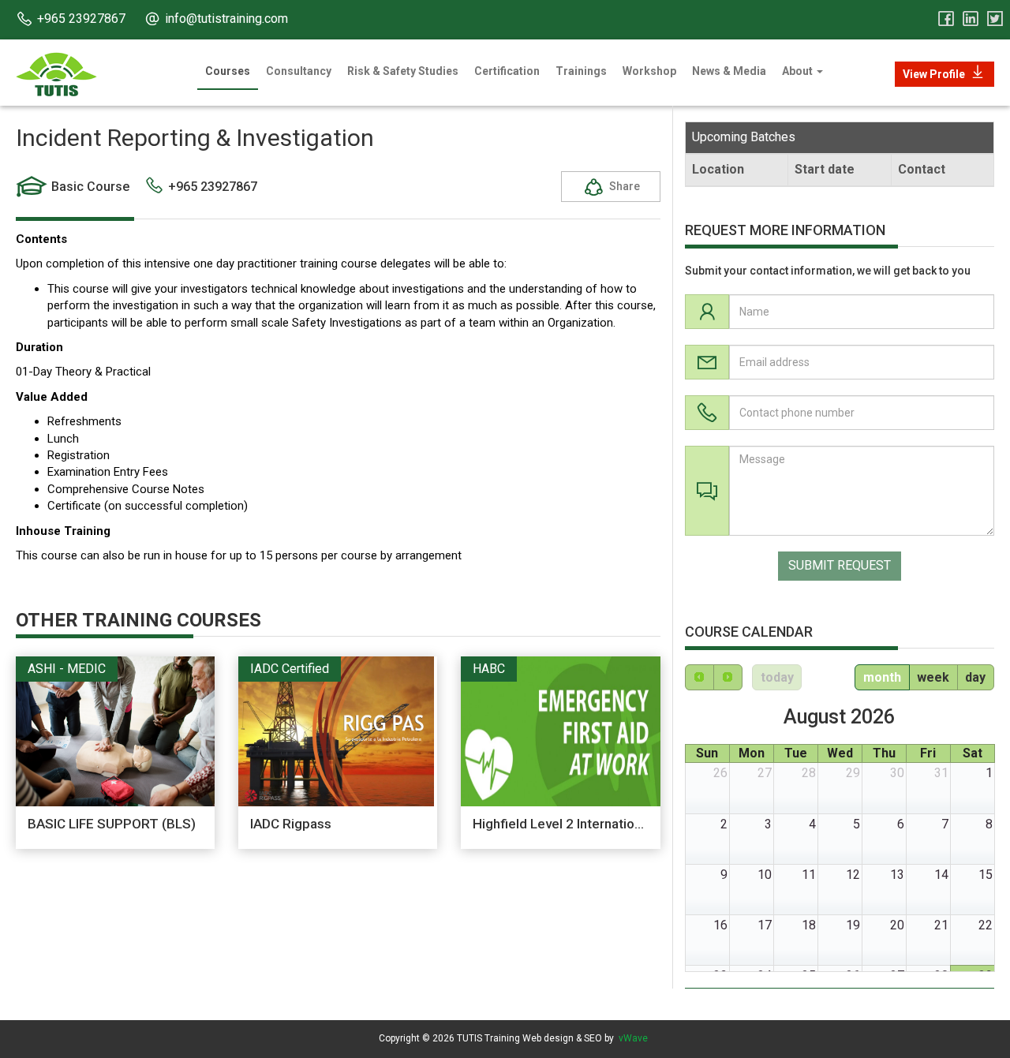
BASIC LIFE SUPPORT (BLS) (112, 824)
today (777, 677)
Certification (507, 71)
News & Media (729, 71)
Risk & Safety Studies (402, 71)
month (882, 677)
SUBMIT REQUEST (839, 565)
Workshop (649, 71)
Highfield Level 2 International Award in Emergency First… (645, 824)
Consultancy (298, 71)
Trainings (581, 71)
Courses (227, 71)
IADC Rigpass (290, 824)
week (933, 677)
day (975, 677)
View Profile (934, 74)
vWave (633, 1038)
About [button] (798, 71)
